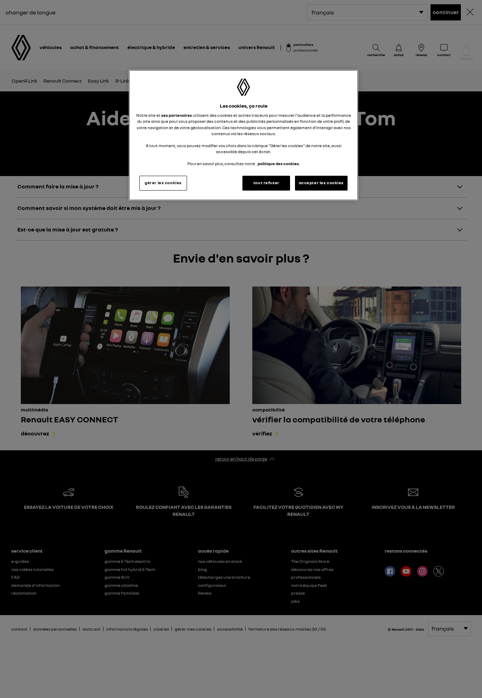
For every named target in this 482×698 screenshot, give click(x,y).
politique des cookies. (279, 163)
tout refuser (266, 182)
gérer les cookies (163, 182)
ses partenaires (176, 115)
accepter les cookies (321, 182)
